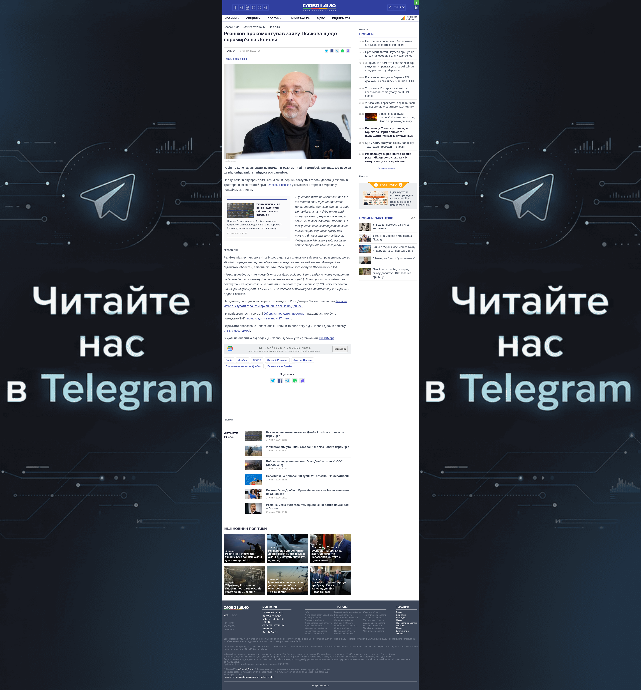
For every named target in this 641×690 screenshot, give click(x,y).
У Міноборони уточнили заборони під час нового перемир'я (307, 448)
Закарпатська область (316, 631)
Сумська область (372, 612)
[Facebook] (235, 8)
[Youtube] (247, 8)
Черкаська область (372, 625)
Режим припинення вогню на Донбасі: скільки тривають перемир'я (268, 209)
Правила (229, 629)
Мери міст (268, 628)
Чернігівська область (373, 631)
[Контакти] (416, 7)
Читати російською (235, 59)
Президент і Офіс (272, 612)
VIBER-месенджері (237, 330)
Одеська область (343, 628)
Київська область (343, 615)
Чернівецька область (373, 628)
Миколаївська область (345, 625)
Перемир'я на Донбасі (280, 366)
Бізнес (399, 612)
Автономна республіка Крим (319, 615)
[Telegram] (241, 8)
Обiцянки (253, 18)
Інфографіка (300, 18)
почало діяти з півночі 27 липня (269, 318)
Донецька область (314, 625)
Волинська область (315, 620)
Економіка (401, 615)
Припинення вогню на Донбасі (243, 366)
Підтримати (341, 18)
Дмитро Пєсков (302, 360)
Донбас (242, 360)
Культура (400, 617)
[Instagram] (253, 8)
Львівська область (343, 623)
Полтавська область (344, 631)
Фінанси (400, 633)
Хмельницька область (374, 623)
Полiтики (274, 18)
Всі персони (269, 632)
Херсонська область (373, 620)
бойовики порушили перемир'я (285, 313)
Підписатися (340, 349)
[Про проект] (416, 2)
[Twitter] (259, 8)
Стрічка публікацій (254, 27)
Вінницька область (314, 617)
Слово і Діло (231, 27)
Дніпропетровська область (318, 623)
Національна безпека (406, 623)
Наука (399, 620)
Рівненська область (344, 633)
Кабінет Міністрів (273, 619)
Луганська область (343, 620)
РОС (402, 7)
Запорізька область (315, 633)
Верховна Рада (271, 616)
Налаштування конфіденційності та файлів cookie (249, 677)
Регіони (342, 607)
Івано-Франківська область (347, 612)
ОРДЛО (257, 360)
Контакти (229, 626)
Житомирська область (316, 628)
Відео (321, 18)
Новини (231, 18)
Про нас (229, 623)
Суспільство (402, 631)
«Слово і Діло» (245, 669)
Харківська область (373, 617)
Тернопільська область (374, 615)
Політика (274, 27)
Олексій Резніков (279, 185)
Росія (229, 360)
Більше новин (386, 168)
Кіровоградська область (346, 617)
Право (399, 628)
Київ (307, 612)
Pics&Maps (326, 338)
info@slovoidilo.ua (320, 685)
